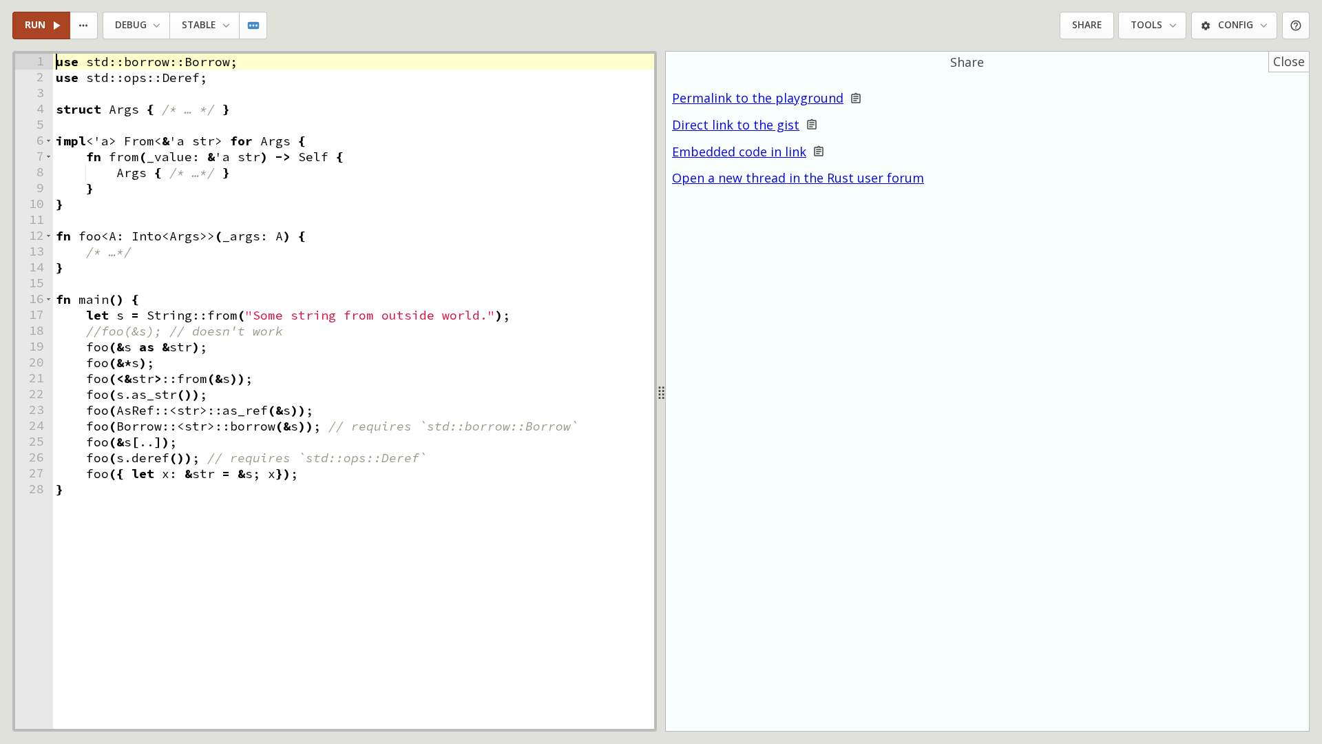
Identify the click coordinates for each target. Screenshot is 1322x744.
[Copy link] (856, 98)
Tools (1146, 25)
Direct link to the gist (735, 125)
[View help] (1296, 26)
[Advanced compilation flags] (254, 26)
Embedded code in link (739, 152)
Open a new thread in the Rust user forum (798, 177)
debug (131, 25)
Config (1235, 25)
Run (35, 25)
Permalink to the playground (757, 98)
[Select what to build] (84, 26)
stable (199, 25)
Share (1087, 25)
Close (1289, 61)
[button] (48, 141)
